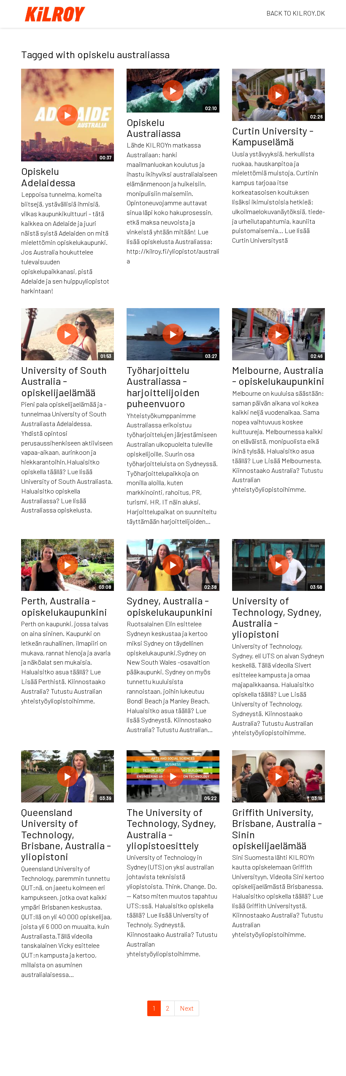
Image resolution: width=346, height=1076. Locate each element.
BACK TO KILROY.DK (295, 13)
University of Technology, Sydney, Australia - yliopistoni (277, 617)
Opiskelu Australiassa (154, 127)
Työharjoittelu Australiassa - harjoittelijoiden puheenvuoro (163, 386)
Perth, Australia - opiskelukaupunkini (64, 605)
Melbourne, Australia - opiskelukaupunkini (278, 375)
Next (187, 1008)
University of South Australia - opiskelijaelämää (64, 381)
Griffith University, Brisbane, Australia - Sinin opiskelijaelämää (277, 828)
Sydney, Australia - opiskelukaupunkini (170, 605)
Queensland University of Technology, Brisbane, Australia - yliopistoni (66, 834)
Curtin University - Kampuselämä (273, 136)
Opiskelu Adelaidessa (48, 176)
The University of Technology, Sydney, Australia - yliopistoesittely (171, 828)
